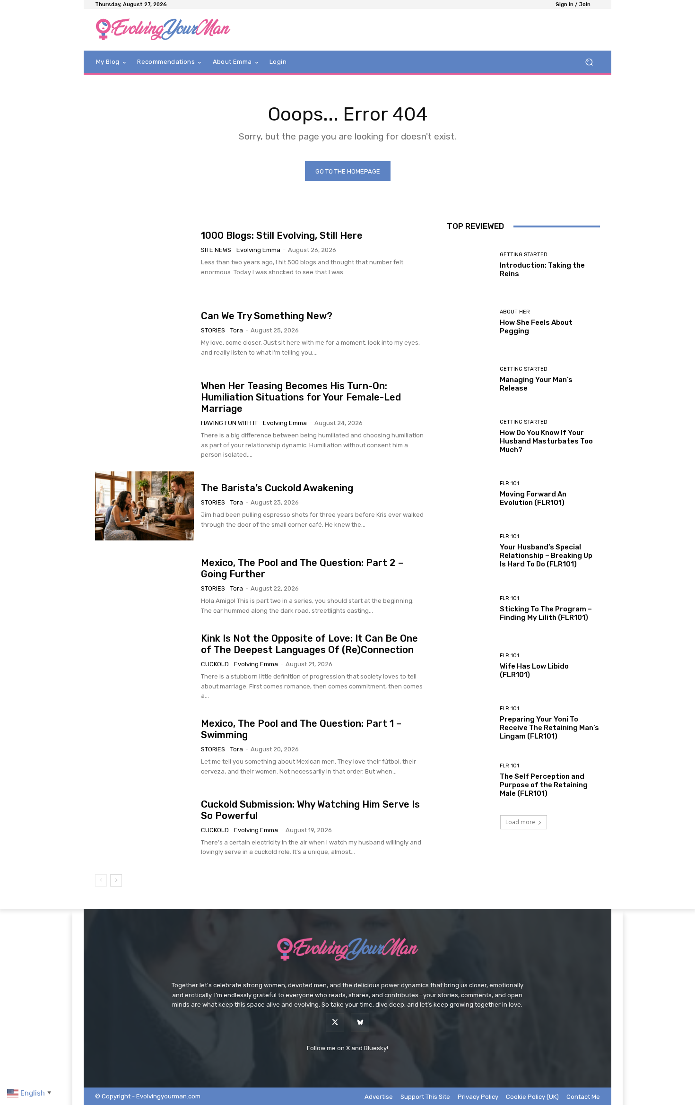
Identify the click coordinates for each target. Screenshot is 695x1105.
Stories (213, 330)
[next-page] (116, 880)
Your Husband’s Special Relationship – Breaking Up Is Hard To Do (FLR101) (546, 555)
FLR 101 (509, 483)
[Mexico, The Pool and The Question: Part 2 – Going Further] (144, 586)
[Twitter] (335, 1022)
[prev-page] (101, 880)
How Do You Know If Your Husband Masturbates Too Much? (546, 441)
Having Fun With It (229, 423)
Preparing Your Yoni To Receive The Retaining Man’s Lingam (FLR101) (549, 727)
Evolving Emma (258, 249)
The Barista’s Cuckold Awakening (277, 488)
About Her (515, 311)
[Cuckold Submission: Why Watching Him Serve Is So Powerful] (144, 827)
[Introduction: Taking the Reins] (470, 264)
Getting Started (523, 254)
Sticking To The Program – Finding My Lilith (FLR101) (546, 613)
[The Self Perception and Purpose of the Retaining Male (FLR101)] (470, 780)
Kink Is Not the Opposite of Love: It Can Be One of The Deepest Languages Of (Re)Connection (309, 644)
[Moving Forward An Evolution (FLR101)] (470, 494)
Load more (520, 822)
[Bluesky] (360, 1022)
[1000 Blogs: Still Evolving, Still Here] (144, 253)
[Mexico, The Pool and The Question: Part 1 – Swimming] (144, 747)
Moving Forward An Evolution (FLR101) (533, 498)
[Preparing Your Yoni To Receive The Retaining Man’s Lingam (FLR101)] (470, 723)
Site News (216, 250)
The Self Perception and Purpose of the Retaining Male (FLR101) (544, 785)
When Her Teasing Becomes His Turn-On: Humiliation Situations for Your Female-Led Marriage (301, 397)
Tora (236, 330)
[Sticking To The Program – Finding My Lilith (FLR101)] (470, 609)
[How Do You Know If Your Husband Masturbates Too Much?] (470, 437)
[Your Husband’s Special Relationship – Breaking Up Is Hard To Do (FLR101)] (470, 551)
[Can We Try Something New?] (144, 334)
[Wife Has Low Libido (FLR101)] (470, 666)
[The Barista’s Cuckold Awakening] (144, 505)
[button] (589, 62)
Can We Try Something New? (266, 316)
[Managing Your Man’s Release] (470, 379)
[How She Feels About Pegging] (470, 322)
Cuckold (215, 664)
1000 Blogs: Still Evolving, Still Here (282, 235)
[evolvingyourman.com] (163, 29)
